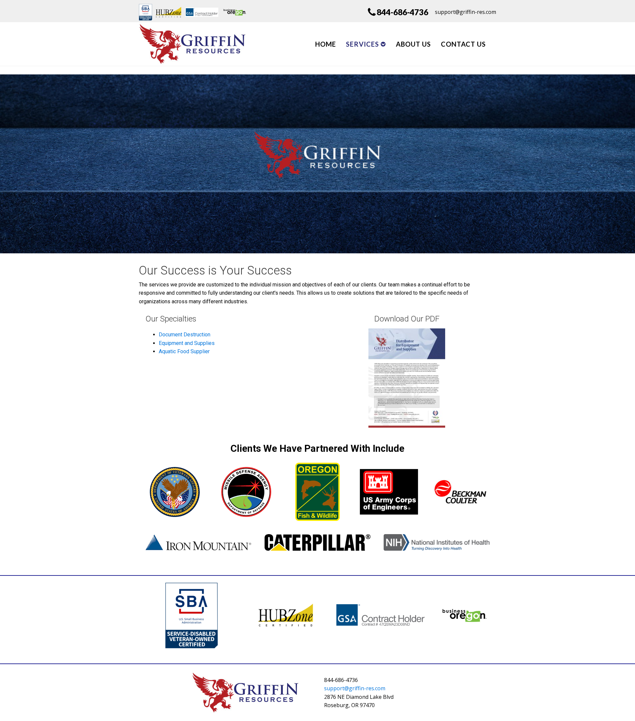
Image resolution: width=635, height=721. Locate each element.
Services (362, 44)
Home (325, 44)
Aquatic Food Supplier (184, 351)
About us (413, 44)
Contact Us (463, 44)
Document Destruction (184, 334)
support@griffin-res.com (354, 688)
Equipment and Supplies (187, 343)
